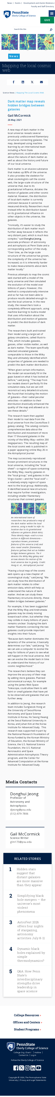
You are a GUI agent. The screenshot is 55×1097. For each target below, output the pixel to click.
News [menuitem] (9, 3)
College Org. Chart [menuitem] (22, 1052)
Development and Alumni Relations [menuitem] (39, 3)
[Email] (41, 82)
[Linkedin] (22, 82)
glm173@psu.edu (21, 842)
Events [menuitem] (17, 3)
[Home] (18, 11)
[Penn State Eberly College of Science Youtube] (39, 1069)
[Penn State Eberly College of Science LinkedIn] (33, 1069)
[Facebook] (13, 82)
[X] (32, 82)
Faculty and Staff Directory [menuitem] (42, 6)
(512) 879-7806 (19, 813)
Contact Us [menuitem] (23, 1055)
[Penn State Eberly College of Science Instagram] (27, 1069)
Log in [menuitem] (33, 1055)
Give (47, 20)
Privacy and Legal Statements (33, 1080)
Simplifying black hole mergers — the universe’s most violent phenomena (31, 904)
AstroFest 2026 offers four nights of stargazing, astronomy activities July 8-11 (31, 930)
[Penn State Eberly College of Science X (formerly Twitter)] (22, 1069)
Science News (8, 93)
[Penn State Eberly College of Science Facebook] (16, 1069)
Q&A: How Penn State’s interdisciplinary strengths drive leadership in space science (30, 981)
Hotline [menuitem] (38, 1052)
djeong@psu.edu (20, 809)
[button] (47, 21)
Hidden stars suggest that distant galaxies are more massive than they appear (30, 877)
